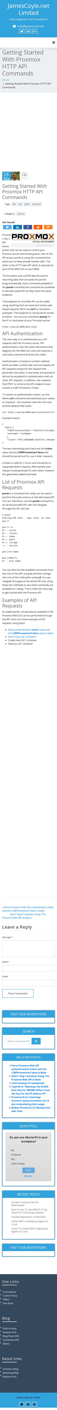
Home (5, 80)
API (14, 204)
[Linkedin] (17, 227)
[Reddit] (38, 227)
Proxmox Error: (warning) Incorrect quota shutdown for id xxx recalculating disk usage (30, 1101)
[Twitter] (7, 227)
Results (29, 1176)
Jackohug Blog (11, 1372)
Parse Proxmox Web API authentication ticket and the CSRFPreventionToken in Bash (29, 1069)
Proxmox (36, 204)
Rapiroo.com (9, 1376)
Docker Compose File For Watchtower (25, 1204)
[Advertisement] (28, 131)
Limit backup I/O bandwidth (27, 1083)
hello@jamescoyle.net (30, 26)
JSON (26, 204)
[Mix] (48, 227)
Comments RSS (11, 1339)
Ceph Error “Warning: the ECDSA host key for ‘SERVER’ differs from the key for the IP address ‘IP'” (30, 1090)
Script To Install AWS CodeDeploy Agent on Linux (29, 1230)
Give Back (8, 1303)
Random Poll (9, 1332)
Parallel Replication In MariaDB (28, 1216)
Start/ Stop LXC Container (22, 636)
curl (20, 204)
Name (5, 961)
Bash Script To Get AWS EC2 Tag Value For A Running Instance (29, 1211)
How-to (21, 213)
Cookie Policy (10, 1295)
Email (5, 976)
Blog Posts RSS (11, 1336)
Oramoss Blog (10, 1369)
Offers (6, 1299)
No (12, 1150)
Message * (7, 937)
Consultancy (9, 1291)
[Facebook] (28, 227)
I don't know (17, 1163)
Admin (6, 1343)
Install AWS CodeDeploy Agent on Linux (29, 1223)
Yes (12, 1159)
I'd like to (15, 1154)
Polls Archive (10, 1328)
